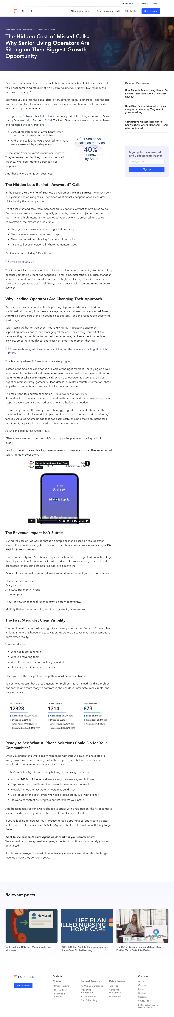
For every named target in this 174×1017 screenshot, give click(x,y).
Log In (155, 3)
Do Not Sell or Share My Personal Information (148, 1006)
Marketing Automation (87, 991)
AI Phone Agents (61, 986)
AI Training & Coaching (59, 995)
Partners (142, 989)
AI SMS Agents (60, 990)
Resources (143, 997)
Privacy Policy (145, 1000)
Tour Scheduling (89, 1000)
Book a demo (151, 11)
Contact (142, 993)
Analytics (113, 986)
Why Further (131, 11)
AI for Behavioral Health (108, 11)
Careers (142, 985)
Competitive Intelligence (115, 991)
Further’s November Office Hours (35, 116)
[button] (81, 11)
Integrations (115, 996)
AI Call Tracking (88, 996)
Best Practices (13, 29)
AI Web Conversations (92, 986)
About (141, 981)
